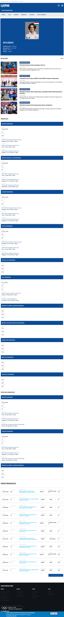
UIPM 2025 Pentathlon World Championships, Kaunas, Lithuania (28, 539)
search (58, 5)
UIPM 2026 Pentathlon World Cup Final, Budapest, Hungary (28, 507)
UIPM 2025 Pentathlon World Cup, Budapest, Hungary (27, 555)
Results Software (5, 600)
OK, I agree (54, 613)
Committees (35, 592)
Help (49, 589)
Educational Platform (5, 1)
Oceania (32, 14)
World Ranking (20, 592)
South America (41, 14)
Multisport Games (5, 596)
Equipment (51, 594)
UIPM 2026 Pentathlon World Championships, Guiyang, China (27, 492)
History (34, 594)
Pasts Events (4, 594)
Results (18, 589)
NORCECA (23, 14)
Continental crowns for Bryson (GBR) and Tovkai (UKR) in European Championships (39, 78)
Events (2, 589)
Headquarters (35, 596)
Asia (9, 14)
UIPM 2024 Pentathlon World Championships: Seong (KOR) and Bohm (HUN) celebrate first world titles (41, 92)
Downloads (19, 594)
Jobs (33, 598)
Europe (16, 14)
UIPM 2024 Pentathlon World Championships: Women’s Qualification (36, 105)
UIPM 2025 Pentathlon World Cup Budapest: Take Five (32, 65)
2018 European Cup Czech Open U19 (11, 293)
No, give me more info (11, 615)
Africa (3, 14)
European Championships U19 (9, 299)
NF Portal (21, 1)
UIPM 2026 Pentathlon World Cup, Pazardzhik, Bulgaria (27, 523)
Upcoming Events (5, 592)
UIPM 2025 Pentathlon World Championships (13, 424)
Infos (33, 589)
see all (61, 58)
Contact (50, 592)
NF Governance (14, 1)
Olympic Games (5, 598)
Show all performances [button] (56, 575)
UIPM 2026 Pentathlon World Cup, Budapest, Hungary (28, 515)
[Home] (0, 3)
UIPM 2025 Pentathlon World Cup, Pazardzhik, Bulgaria (28, 547)
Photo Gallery (20, 596)
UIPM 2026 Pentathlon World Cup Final (11, 139)
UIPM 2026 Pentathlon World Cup (10, 145)
